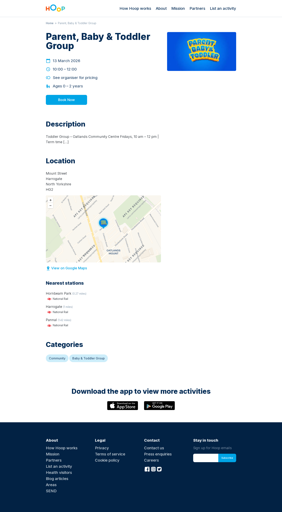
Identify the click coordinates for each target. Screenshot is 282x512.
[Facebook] (147, 468)
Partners (197, 8)
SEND (51, 491)
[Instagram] (153, 468)
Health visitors (59, 472)
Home (50, 23)
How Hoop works (135, 8)
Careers (151, 460)
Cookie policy (107, 460)
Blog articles (57, 478)
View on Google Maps (69, 268)
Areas (51, 484)
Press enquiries (158, 454)
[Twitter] (159, 468)
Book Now (66, 100)
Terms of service (110, 454)
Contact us (154, 448)
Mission (178, 8)
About (161, 8)
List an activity (223, 8)
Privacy (102, 448)
